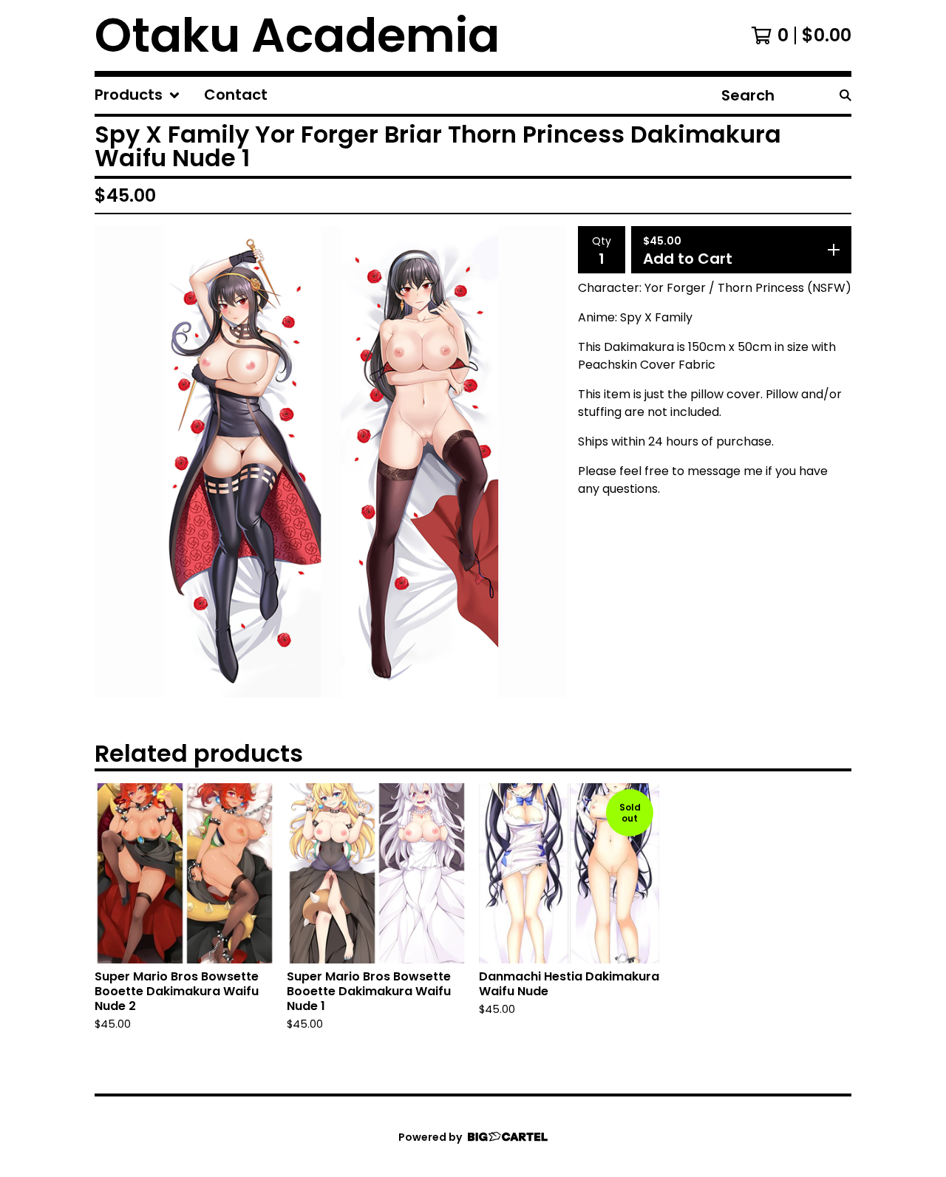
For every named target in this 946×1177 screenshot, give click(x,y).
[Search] (845, 95)
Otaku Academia (297, 35)
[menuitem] (137, 95)
